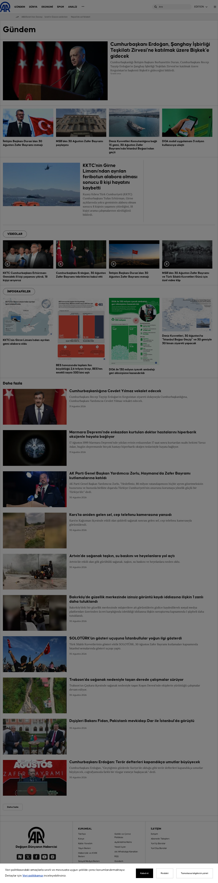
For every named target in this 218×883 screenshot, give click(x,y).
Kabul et (144, 873)
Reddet (165, 873)
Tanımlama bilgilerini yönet (194, 873)
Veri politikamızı (32, 875)
